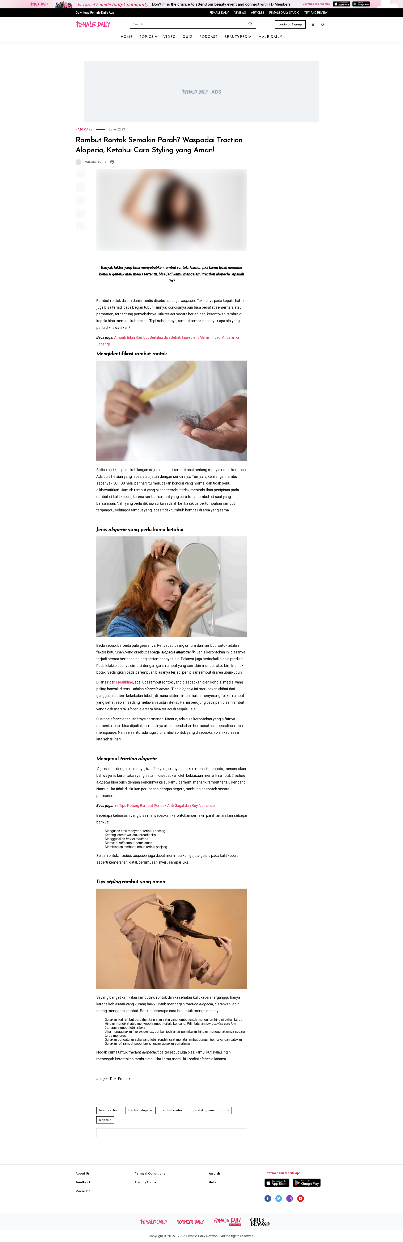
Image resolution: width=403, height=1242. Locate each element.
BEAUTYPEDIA (238, 37)
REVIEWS (240, 12)
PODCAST (208, 37)
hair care (84, 129)
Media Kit (83, 1191)
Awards (215, 1173)
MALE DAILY (270, 37)
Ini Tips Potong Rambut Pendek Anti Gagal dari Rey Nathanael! (165, 805)
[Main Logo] (93, 24)
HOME (127, 37)
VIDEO (169, 37)
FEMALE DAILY (219, 12)
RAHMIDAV (93, 162)
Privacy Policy (145, 1182)
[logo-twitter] (278, 1200)
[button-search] (250, 24)
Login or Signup (290, 24)
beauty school (109, 1110)
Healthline (124, 682)
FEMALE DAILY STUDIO (284, 12)
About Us (83, 1173)
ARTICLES (257, 12)
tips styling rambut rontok (210, 1110)
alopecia (105, 1120)
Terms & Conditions (150, 1173)
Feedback (83, 1182)
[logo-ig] (289, 1200)
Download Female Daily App (95, 12)
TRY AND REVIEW (315, 12)
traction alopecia (140, 1110)
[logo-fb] (267, 1200)
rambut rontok (172, 1110)
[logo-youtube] (300, 1200)
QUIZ (188, 37)
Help (212, 1182)
